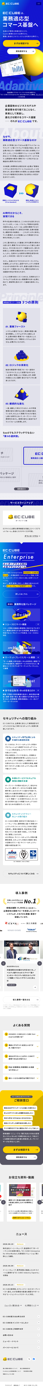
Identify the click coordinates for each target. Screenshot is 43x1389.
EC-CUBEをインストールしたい (15, 1322)
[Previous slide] (3, 963)
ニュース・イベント (11, 1341)
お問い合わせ (8, 1335)
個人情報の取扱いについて (10, 1368)
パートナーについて (11, 1347)
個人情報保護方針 (25, 1368)
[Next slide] (39, 963)
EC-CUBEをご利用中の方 (13, 1329)
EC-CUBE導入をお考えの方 (14, 1316)
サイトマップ (8, 1385)
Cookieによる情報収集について (12, 1371)
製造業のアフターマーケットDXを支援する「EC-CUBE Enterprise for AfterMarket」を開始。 (21, 94)
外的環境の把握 (28, 1371)
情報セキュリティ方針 (8, 1374)
